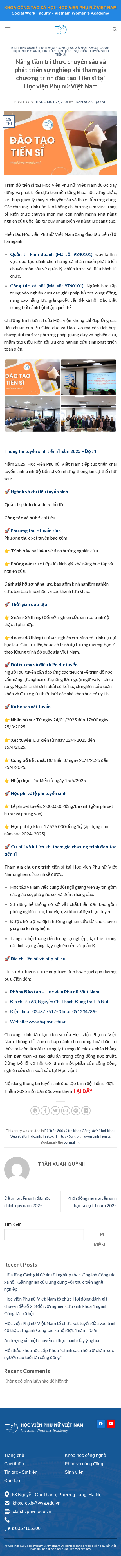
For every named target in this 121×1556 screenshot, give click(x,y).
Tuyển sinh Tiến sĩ (96, 1136)
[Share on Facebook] (45, 1110)
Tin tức (49, 51)
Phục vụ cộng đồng (84, 1463)
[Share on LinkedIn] (86, 1110)
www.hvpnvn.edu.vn (47, 1021)
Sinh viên (74, 1472)
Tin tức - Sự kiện (20, 1472)
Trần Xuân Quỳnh (90, 102)
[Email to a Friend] (65, 1110)
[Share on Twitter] (55, 1110)
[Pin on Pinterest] (75, 1110)
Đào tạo (12, 1480)
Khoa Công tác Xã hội (66, 47)
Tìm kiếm (12, 1224)
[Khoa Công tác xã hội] (60, 29)
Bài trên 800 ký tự (27, 47)
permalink (72, 1142)
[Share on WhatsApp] (35, 1110)
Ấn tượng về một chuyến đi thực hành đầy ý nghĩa (51, 1340)
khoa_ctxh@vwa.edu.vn (36, 1503)
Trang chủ (14, 1455)
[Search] (115, 29)
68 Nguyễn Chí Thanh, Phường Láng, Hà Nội (57, 1494)
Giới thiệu (14, 1463)
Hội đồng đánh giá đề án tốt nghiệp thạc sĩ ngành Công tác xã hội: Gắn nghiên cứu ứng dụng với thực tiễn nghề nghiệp (59, 1282)
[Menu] (7, 29)
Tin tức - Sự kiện (72, 51)
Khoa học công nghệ (85, 1455)
